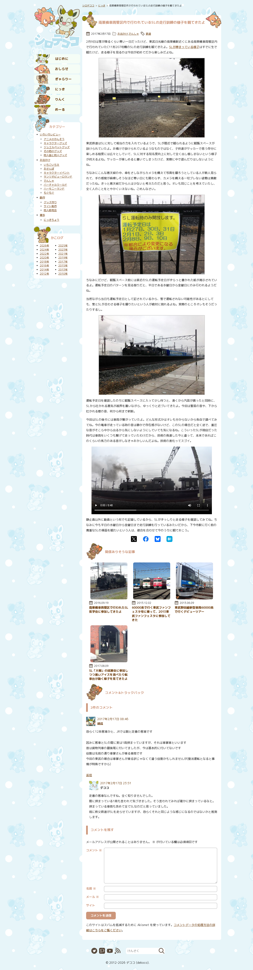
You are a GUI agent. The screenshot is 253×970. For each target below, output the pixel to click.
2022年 (44, 254)
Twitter (134, 539)
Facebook (146, 539)
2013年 (63, 270)
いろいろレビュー (50, 134)
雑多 (42, 215)
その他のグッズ (53, 151)
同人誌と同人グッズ (55, 155)
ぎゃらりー (63, 79)
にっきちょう (51, 220)
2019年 (63, 258)
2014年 (44, 270)
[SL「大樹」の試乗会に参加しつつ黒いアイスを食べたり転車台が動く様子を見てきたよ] (108, 661)
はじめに (61, 58)
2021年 (63, 254)
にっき (60, 89)
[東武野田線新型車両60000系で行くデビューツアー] (194, 598)
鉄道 (148, 34)
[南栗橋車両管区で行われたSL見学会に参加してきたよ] (108, 598)
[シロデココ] (57, 26)
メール (92, 897)
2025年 (63, 245)
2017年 (63, 262)
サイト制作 (50, 206)
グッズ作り (50, 202)
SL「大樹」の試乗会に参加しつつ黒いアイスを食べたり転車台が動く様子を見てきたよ (108, 675)
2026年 (44, 245)
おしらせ (61, 69)
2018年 (44, 262)
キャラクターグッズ (55, 143)
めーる (60, 109)
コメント (94, 850)
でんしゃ (134, 34)
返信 (89, 775)
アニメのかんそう (54, 139)
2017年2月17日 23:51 (115, 783)
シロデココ (88, 5)
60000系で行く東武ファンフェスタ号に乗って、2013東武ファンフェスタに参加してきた (151, 614)
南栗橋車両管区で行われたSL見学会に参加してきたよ (108, 610)
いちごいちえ (51, 165)
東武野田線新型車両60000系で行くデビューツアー (194, 610)
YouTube (110, 951)
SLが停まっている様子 (184, 47)
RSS (118, 951)
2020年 (44, 258)
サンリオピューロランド (58, 177)
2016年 (44, 265)
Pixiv (102, 951)
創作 (42, 197)
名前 (91, 888)
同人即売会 (50, 210)
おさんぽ (49, 169)
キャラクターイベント (57, 173)
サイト (90, 905)
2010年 (63, 274)
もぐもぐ (49, 193)
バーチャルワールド (55, 185)
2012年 (44, 274)
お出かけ (122, 34)
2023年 (63, 250)
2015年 (63, 265)
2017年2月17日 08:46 (112, 719)
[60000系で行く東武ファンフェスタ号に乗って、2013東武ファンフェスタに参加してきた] (151, 598)
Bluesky (158, 539)
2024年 (44, 250)
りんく (60, 99)
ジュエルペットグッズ (57, 147)
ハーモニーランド (54, 189)
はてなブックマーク (169, 539)
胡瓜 (100, 724)
